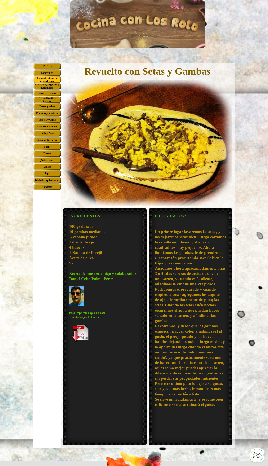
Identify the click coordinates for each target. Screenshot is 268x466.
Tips (47, 173)
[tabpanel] (104, 285)
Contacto (47, 186)
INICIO (47, 66)
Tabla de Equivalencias (47, 180)
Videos (47, 166)
